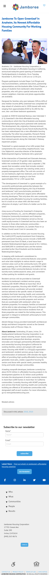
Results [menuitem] (12, 511)
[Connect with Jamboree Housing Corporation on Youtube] (44, 480)
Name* (8, 431)
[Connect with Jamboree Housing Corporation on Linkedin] (24, 480)
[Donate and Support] (44, 5)
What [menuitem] (11, 496)
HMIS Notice (42, 572)
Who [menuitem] (11, 491)
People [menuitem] (12, 506)
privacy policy (18, 572)
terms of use (31, 572)
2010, (26, 411)
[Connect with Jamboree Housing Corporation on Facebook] (4, 480)
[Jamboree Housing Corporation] (25, 7)
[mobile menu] (4, 6)
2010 (31, 411)
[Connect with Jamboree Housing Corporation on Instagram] (14, 480)
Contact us (24, 544)
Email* (8, 440)
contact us (6, 572)
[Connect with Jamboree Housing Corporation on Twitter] (34, 480)
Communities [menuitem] (15, 501)
